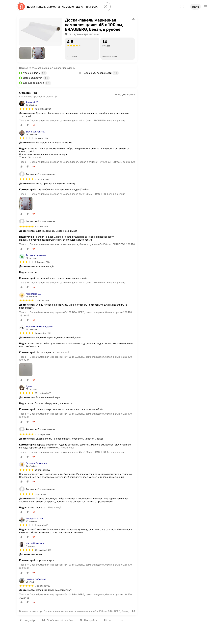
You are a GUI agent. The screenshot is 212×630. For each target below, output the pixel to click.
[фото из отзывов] (25, 204)
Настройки (90, 620)
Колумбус (30, 620)
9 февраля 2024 (43, 262)
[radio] (21, 125)
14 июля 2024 (42, 138)
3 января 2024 (42, 300)
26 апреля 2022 (42, 470)
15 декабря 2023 (43, 393)
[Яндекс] (21, 6)
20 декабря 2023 (43, 333)
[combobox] (63, 6)
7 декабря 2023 (42, 586)
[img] (26, 109)
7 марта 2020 (41, 525)
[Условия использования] (132, 70)
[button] (25, 53)
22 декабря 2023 (43, 550)
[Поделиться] (133, 19)
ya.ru (111, 620)
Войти (195, 6)
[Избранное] (182, 6)
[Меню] (205, 6)
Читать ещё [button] (34, 157)
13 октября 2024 (43, 109)
